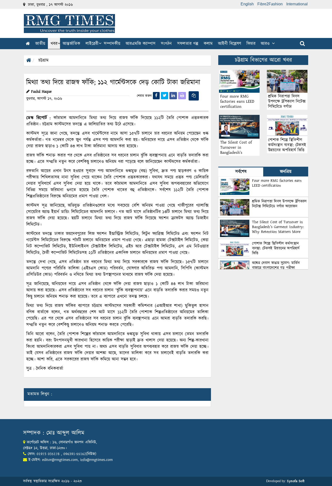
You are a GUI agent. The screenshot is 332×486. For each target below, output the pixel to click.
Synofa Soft (296, 481)
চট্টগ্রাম (43, 60)
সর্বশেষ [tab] (240, 172)
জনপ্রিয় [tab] (285, 172)
